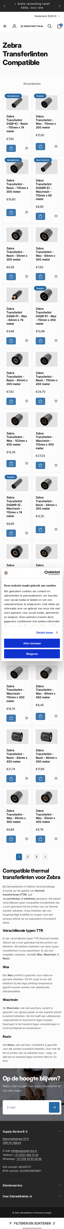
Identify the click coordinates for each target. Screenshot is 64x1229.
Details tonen (44, 632)
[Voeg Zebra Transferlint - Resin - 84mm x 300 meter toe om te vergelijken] (56, 529)
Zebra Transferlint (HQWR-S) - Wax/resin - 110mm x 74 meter (14, 507)
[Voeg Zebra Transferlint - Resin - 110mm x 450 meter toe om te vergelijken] (56, 401)
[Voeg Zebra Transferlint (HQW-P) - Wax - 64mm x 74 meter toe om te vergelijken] (26, 341)
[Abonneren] (54, 1107)
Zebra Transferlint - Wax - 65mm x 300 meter (16, 816)
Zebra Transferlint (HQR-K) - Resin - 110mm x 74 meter (17, 124)
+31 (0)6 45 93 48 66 (29, 1158)
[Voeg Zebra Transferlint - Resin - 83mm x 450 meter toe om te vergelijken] (26, 778)
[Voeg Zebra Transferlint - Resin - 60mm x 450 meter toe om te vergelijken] (56, 778)
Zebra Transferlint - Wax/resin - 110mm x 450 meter (45, 441)
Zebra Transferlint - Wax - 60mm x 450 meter (45, 691)
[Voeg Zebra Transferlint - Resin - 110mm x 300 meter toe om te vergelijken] (26, 212)
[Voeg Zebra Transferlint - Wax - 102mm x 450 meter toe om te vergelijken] (26, 463)
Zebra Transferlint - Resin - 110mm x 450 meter (47, 378)
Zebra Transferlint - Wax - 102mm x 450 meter (16, 439)
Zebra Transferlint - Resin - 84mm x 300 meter (46, 503)
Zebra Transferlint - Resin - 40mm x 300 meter (17, 378)
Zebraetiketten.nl (27, 1213)
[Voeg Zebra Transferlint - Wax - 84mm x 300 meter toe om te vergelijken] (56, 277)
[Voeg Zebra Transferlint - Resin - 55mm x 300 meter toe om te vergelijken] (26, 277)
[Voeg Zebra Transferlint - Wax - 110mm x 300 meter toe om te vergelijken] (56, 147)
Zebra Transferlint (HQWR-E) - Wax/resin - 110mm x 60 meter (44, 190)
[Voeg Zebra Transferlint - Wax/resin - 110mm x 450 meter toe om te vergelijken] (56, 465)
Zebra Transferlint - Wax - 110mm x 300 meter (46, 122)
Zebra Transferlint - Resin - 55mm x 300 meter (16, 254)
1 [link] (19, 856)
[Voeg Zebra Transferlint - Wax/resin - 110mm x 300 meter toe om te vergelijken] (26, 718)
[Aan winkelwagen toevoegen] (11, 148)
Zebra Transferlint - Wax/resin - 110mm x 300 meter (15, 693)
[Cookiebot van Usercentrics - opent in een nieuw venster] (45, 573)
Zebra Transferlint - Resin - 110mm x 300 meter (17, 186)
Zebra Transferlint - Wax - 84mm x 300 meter (45, 254)
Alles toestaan (32, 643)
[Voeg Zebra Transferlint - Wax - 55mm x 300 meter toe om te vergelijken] (56, 839)
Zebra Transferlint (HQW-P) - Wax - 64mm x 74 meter (16, 316)
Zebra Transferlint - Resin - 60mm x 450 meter (46, 755)
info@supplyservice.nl (24, 1150)
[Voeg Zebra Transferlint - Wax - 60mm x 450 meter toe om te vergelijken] (56, 716)
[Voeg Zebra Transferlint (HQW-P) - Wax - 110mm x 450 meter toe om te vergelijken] (56, 341)
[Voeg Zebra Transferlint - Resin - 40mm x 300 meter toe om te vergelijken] (26, 401)
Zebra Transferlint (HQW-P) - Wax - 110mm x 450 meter (46, 316)
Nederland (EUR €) (46, 16)
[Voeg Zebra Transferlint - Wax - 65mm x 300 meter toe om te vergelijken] (26, 839)
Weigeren (32, 653)
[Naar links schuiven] (4, 5)
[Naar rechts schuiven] (59, 5)
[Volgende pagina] (45, 857)
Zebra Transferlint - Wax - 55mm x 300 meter (45, 816)
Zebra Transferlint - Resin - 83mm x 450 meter (16, 755)
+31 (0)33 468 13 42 (26, 1154)
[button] (5, 26)
